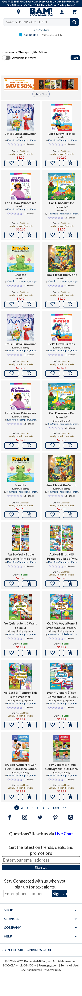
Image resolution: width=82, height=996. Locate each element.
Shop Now (41, 94)
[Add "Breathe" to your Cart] (29, 304)
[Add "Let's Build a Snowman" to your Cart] (29, 163)
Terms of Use (69, 965)
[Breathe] (20, 258)
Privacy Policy (52, 969)
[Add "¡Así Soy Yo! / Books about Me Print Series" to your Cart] (29, 583)
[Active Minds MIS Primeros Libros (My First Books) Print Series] (61, 538)
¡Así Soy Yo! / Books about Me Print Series (20, 556)
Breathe (20, 274)
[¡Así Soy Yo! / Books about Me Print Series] (20, 538)
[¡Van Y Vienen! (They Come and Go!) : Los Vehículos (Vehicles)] (61, 676)
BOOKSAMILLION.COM (20, 965)
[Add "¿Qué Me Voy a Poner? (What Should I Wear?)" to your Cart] (70, 653)
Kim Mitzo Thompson (18, 140)
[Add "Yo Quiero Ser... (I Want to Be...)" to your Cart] (29, 653)
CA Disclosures (31, 969)
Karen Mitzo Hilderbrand (20, 142)
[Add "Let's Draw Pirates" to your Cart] (70, 163)
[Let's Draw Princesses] (20, 186)
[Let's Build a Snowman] (20, 117)
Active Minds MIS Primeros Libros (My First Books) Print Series (61, 556)
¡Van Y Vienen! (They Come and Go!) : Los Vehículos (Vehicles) (61, 695)
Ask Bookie (31, 34)
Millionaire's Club (52, 35)
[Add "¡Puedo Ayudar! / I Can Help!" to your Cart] (29, 797)
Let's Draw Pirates (61, 133)
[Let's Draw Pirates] (61, 117)
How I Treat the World (61, 274)
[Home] (41, 12)
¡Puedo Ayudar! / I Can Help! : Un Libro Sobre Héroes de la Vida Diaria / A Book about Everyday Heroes (20, 767)
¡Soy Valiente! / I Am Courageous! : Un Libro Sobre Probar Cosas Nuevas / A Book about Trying (61, 767)
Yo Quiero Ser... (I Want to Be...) (20, 625)
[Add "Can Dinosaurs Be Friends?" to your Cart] (70, 235)
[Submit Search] (74, 22)
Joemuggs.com (48, 965)
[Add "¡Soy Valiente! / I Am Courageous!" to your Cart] (70, 797)
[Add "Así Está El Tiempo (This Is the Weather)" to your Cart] (29, 725)
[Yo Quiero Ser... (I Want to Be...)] (20, 607)
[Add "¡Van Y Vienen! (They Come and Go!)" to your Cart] (70, 725)
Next (56, 807)
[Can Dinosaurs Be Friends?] (61, 186)
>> (64, 807)
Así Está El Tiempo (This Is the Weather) (20, 694)
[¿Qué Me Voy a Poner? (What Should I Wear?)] (61, 607)
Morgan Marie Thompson (62, 215)
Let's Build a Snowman (20, 133)
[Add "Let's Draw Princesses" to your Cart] (29, 235)
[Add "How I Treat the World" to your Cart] (70, 304)
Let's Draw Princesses (20, 203)
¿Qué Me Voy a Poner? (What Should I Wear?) (61, 625)
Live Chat (64, 833)
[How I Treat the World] (61, 258)
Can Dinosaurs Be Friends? (61, 205)
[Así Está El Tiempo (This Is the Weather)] (20, 676)
